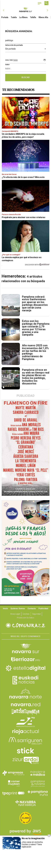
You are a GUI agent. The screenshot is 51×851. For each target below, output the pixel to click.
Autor (7, 65)
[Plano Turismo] (38, 783)
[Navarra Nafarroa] (25, 803)
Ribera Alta (43, 17)
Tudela (14, 17)
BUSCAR (25, 77)
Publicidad (43, 608)
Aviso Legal (15, 614)
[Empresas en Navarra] (13, 773)
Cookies (26, 614)
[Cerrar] (49, 835)
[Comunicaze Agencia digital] (25, 625)
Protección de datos (25, 618)
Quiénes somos (17, 608)
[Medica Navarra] (38, 773)
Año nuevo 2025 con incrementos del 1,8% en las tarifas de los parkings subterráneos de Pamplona (35, 352)
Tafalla (33, 17)
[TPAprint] (13, 793)
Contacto (32, 608)
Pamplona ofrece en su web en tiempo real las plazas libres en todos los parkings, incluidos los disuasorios (35, 377)
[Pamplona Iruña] (38, 793)
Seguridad (36, 614)
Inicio (5, 608)
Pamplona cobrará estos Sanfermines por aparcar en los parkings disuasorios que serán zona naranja (35, 303)
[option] (26, 10)
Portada (4, 17)
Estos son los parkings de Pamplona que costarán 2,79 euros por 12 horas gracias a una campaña (35, 328)
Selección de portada (14, 45)
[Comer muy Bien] (13, 783)
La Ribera (23, 17)
